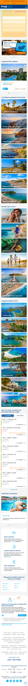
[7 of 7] (18, 525)
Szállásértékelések (5, 647)
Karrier (16, 653)
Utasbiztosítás (4, 645)
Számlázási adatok (8, 641)
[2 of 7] (11, 525)
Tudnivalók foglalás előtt (18, 637)
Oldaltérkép (21, 653)
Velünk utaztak (14, 649)
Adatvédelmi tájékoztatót (6, 624)
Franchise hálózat (9, 653)
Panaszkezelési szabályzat (14, 642)
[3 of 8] (11, 93)
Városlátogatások (7, 634)
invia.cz (10, 676)
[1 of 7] (9, 525)
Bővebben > (9, 556)
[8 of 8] (19, 93)
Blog (20, 649)
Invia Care (12, 541)
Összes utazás (7, 632)
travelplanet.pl (20, 676)
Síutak (19, 634)
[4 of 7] (14, 525)
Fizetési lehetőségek (19, 641)
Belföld (23, 634)
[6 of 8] (16, 93)
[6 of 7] (17, 525)
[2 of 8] (10, 93)
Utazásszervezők (22, 652)
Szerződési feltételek (6, 639)
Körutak (22, 632)
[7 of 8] (18, 93)
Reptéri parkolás (13, 645)
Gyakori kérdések (7, 637)
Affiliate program (22, 645)
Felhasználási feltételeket (19, 623)
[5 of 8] (15, 93)
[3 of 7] (12, 525)
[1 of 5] (11, 57)
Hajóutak (14, 634)
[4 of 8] (13, 93)
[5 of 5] (17, 57)
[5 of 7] (15, 525)
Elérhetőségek (4, 652)
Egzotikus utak (15, 632)
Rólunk (16, 652)
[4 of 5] (15, 57)
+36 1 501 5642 (14, 660)
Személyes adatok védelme (19, 639)
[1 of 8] (8, 93)
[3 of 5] (14, 57)
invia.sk (13, 676)
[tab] (8, 415)
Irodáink (11, 652)
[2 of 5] (12, 57)
